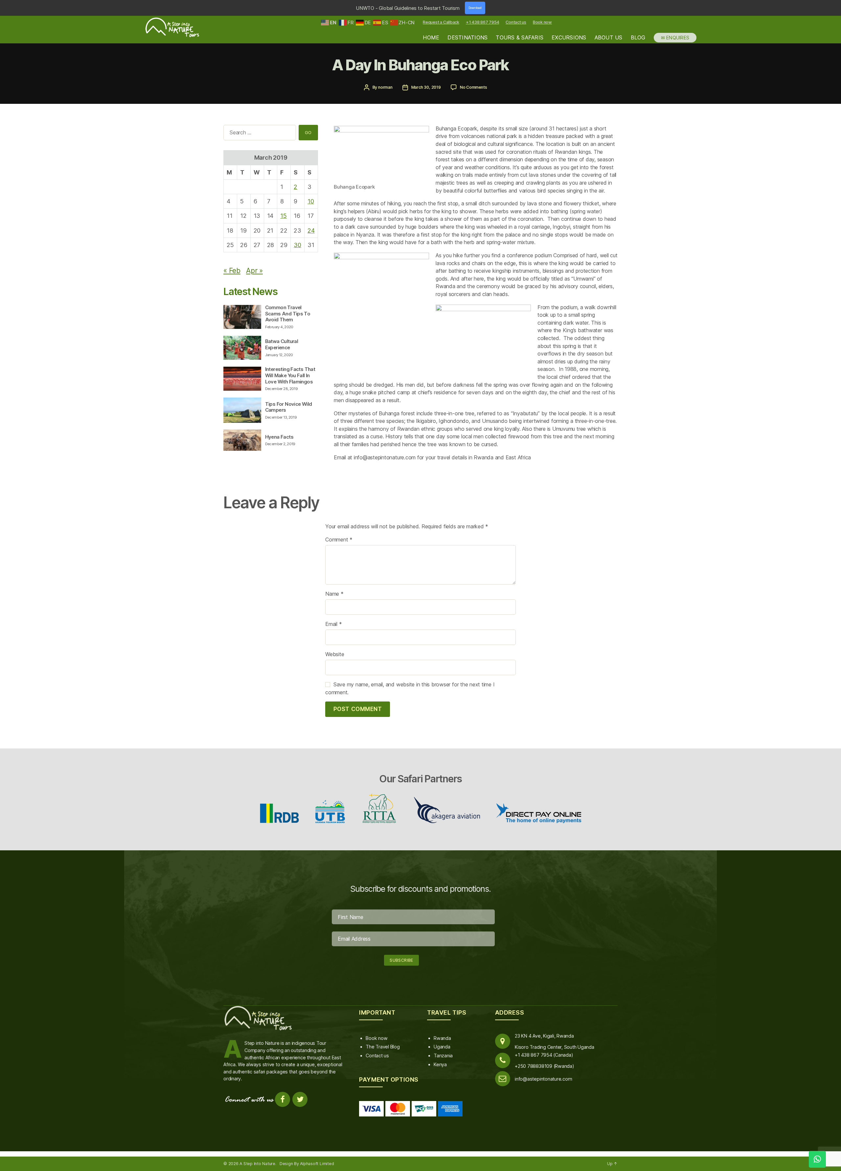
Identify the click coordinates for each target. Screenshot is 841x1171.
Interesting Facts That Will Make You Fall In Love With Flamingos (290, 375)
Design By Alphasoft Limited (307, 1163)
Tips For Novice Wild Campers (288, 407)
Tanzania (443, 1055)
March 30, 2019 (426, 87)
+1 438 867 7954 (482, 22)
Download (475, 8)
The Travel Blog (382, 1046)
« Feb (231, 270)
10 (310, 201)
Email (333, 624)
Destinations (467, 37)
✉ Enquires (675, 37)
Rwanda (442, 1038)
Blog (638, 37)
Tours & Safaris (519, 37)
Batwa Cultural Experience (281, 344)
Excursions (569, 37)
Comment (338, 539)
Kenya (440, 1064)
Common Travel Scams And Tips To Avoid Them (287, 313)
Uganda (442, 1046)
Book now (542, 22)
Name (334, 593)
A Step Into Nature (257, 1163)
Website (334, 654)
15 (283, 215)
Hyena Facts (279, 437)
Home (431, 37)
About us (609, 37)
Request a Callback (441, 22)
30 (297, 244)
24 (311, 230)
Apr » (254, 270)
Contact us (516, 22)
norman (385, 87)
